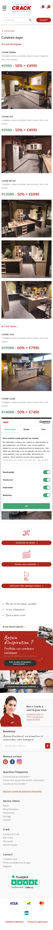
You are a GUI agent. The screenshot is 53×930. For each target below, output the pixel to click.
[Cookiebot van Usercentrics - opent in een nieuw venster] (39, 422)
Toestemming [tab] (9, 429)
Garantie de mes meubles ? (15, 783)
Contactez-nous (33, 714)
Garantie (7, 819)
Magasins (7, 866)
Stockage (7, 816)
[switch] (46, 480)
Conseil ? (44, 20)
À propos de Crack (11, 834)
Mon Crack (8, 837)
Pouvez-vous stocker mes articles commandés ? (24, 780)
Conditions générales (14, 921)
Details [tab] (27, 429)
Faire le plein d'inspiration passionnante (20, 663)
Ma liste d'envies (10, 844)
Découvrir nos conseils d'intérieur (21, 686)
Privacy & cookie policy (38, 921)
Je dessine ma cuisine (25, 543)
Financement (8, 812)
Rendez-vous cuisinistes (26, 564)
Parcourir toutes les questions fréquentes (22, 791)
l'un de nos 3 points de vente (34, 718)
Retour (6, 805)
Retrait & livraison (10, 809)
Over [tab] (43, 429)
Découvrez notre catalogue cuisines (25, 586)
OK (26, 506)
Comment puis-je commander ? (16, 776)
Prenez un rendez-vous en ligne (17, 862)
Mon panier (8, 841)
